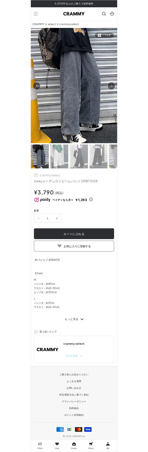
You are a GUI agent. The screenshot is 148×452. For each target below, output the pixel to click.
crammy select (69, 24)
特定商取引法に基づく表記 (73, 394)
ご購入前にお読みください (73, 374)
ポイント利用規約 (74, 414)
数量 (36, 210)
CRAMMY (38, 24)
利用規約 (74, 408)
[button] (35, 13)
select (52, 24)
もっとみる (72, 355)
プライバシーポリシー (74, 401)
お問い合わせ (74, 387)
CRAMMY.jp (78, 436)
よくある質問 (74, 381)
